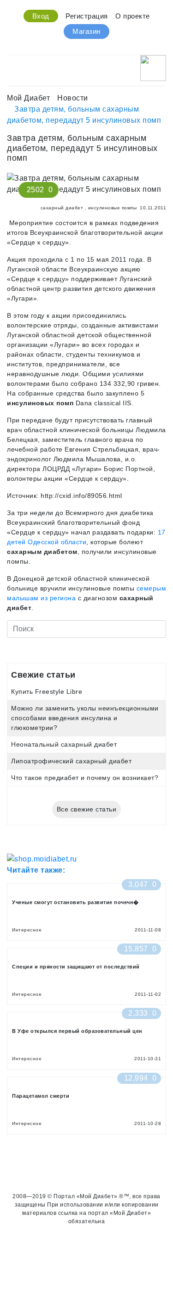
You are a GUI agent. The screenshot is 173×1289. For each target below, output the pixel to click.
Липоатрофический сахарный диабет (71, 761)
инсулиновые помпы (112, 207)
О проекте (132, 16)
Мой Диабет (28, 98)
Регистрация (87, 16)
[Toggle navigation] (13, 65)
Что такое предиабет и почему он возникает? (84, 777)
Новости (72, 98)
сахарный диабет (62, 207)
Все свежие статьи (87, 809)
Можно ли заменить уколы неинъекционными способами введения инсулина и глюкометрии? (85, 717)
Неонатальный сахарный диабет (64, 744)
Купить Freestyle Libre (46, 691)
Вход (40, 16)
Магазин (86, 31)
